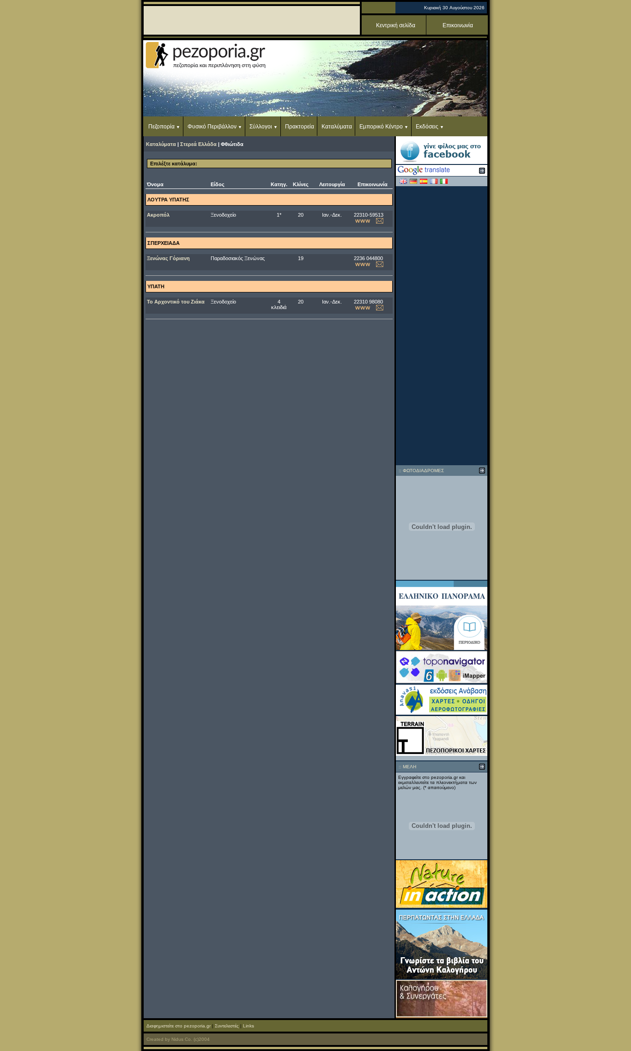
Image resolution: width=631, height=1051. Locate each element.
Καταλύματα (337, 126)
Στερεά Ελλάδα (198, 144)
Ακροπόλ (158, 215)
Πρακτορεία (299, 126)
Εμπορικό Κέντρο (381, 126)
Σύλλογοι (260, 126)
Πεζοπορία (161, 126)
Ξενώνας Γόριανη (168, 258)
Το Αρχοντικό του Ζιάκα (176, 301)
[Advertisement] (442, 325)
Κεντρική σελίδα (395, 25)
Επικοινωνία (458, 25)
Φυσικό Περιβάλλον (212, 126)
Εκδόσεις (427, 126)
